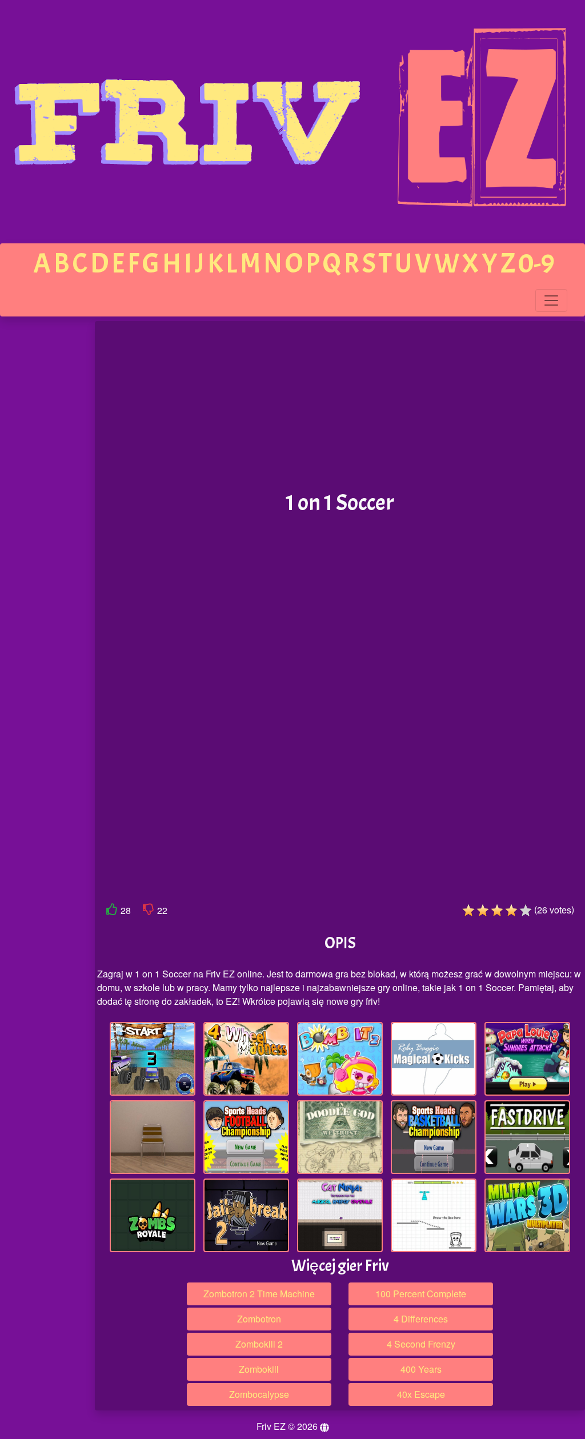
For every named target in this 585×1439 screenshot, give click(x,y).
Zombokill (259, 1369)
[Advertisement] (47, 498)
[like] (112, 911)
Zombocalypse (259, 1394)
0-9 (536, 263)
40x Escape (421, 1394)
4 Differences (421, 1318)
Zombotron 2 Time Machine (259, 1293)
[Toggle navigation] (551, 300)
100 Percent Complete (420, 1293)
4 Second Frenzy (421, 1343)
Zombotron (259, 1318)
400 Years (421, 1369)
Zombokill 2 (259, 1343)
